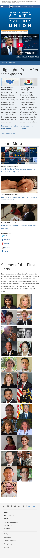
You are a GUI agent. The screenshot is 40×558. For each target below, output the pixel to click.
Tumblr (3, 251)
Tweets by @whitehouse (8, 133)
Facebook (3, 240)
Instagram (3, 247)
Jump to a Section (8, 63)
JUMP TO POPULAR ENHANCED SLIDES (27, 56)
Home (21, 6)
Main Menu (2, 6)
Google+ (3, 244)
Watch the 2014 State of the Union (14, 32)
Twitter (3, 236)
